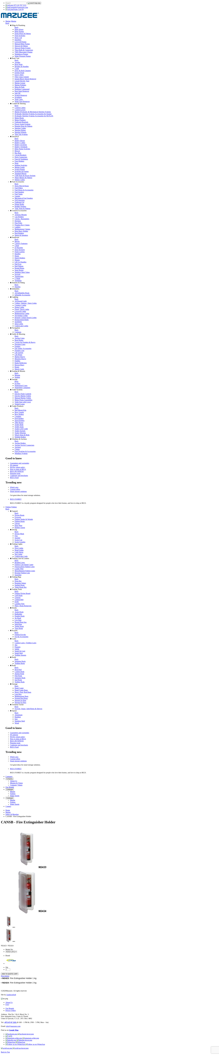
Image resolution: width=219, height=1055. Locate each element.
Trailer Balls (19, 425)
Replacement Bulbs (22, 320)
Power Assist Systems (22, 124)
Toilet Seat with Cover (23, 402)
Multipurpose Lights (22, 313)
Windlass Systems (21, 453)
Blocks (17, 241)
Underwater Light (21, 556)
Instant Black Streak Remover (25, 79)
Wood (17, 723)
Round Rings (19, 268)
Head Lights (19, 550)
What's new (14, 487)
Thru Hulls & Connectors (24, 50)
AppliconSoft (11, 995)
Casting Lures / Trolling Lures (25, 643)
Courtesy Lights (20, 305)
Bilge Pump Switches (22, 149)
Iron (16, 719)
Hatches (17, 287)
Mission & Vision (16, 783)
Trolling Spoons (20, 655)
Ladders (17, 227)
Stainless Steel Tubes (22, 272)
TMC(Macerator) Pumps (23, 52)
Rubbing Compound (22, 89)
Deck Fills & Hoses (22, 186)
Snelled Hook (20, 585)
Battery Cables (20, 143)
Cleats (17, 246)
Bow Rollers (19, 414)
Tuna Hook (19, 628)
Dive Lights (19, 548)
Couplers (18, 416)
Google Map (13, 1030)
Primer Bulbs (19, 204)
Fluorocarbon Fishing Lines (25, 567)
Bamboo (18, 717)
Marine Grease (20, 83)
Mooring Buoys (20, 359)
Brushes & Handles (22, 66)
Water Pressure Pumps (23, 56)
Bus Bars (18, 153)
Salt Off (17, 93)
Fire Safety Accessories (23, 348)
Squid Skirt (19, 653)
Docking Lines (20, 344)
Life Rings (18, 355)
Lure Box (18, 694)
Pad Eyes (18, 264)
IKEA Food (14, 478)
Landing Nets (19, 604)
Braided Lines (20, 563)
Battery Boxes (20, 141)
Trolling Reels (20, 663)
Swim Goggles (20, 542)
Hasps (17, 256)
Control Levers (20, 110)
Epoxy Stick (19, 75)
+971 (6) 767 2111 (19, 5)
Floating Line (19, 351)
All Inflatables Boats (22, 293)
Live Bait (18, 620)
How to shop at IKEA (18, 469)
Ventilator (18, 281)
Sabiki (17, 649)
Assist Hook (19, 612)
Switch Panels (20, 169)
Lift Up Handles (20, 262)
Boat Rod (18, 670)
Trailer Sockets (20, 431)
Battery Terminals (21, 147)
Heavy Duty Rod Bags (23, 692)
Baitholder (18, 614)
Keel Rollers (19, 418)
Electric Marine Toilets (23, 396)
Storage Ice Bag (20, 700)
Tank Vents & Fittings (22, 208)
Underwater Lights (21, 326)
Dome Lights (19, 307)
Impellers (18, 40)
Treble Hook (19, 626)
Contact (8, 806)
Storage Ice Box (20, 702)
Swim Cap (18, 540)
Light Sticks (19, 552)
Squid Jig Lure (20, 651)
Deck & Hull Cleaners (23, 71)
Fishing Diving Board (22, 593)
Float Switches (20, 36)
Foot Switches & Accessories (25, 451)
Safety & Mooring (12, 814)
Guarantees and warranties (19, 463)
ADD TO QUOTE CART (10, 974)
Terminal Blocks (20, 173)
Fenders (17, 346)
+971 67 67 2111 (10, 1022)
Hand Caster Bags (21, 690)
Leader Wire (19, 569)
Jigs (16, 645)
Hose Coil (18, 38)
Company (9, 776)
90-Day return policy (17, 467)
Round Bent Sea (20, 622)
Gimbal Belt (19, 600)
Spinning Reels (20, 661)
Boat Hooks (19, 340)
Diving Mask (19, 534)
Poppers (17, 647)
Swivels (17, 274)
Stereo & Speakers (21, 235)
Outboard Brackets (21, 122)
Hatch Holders (20, 258)
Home (7, 810)
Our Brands (9, 787)
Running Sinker (20, 583)
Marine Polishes (20, 85)
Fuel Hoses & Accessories (24, 190)
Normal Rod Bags (21, 698)
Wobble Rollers (20, 437)
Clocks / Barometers (22, 219)
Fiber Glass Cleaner (22, 77)
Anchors (18, 447)
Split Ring (18, 624)
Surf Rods (18, 680)
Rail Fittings (19, 266)
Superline (18, 575)
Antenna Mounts (21, 215)
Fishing (8, 507)
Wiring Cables (20, 180)
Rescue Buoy (19, 365)
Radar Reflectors (21, 363)
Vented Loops (20, 404)
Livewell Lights (20, 311)
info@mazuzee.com (21, 7)
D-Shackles (19, 248)
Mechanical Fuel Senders (24, 198)
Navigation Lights (21, 316)
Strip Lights (19, 324)
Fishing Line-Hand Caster (24, 565)
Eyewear (18, 517)
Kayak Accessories (21, 637)
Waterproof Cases (21, 386)
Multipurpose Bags (21, 696)
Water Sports (14, 796)
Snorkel (17, 538)
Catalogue (9, 789)
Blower (17, 151)
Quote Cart (18, 9)
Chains (17, 449)
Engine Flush (19, 73)
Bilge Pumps (19, 31)
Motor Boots (19, 118)
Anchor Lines (20, 338)
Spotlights (18, 322)
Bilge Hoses (19, 29)
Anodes (17, 62)
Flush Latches (20, 252)
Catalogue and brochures (19, 475)
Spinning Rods (20, 678)
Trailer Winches (20, 433)
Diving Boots (19, 515)
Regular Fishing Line (22, 573)
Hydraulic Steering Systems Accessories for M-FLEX (34, 116)
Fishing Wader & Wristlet (24, 519)
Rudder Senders (20, 206)
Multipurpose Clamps (22, 229)
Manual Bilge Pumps (22, 44)
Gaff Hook (18, 595)
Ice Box (17, 383)
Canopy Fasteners (21, 243)
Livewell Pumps (20, 42)
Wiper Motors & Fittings (23, 178)
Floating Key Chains (22, 225)
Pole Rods (18, 676)
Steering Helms (20, 130)
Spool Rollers (19, 420)
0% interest (14, 465)
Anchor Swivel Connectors (24, 445)
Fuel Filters (19, 188)
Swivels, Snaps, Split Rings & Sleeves (28, 709)
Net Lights (18, 554)
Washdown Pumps (21, 54)
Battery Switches (21, 145)
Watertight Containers (22, 388)
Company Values (16, 785)
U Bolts (17, 278)
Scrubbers (18, 97)
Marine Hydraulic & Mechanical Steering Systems (33, 112)
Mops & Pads (19, 87)
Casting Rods (19, 672)
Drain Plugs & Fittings (23, 34)
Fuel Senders (19, 192)
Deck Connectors (21, 157)
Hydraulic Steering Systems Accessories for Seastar (33, 114)
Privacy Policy (10, 1010)
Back (7, 23)
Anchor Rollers (20, 443)
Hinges (17, 260)
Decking (18, 221)
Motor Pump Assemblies (23, 400)
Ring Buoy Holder (21, 231)
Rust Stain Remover (22, 91)
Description (5, 976)
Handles (18, 254)
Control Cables (20, 108)
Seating (17, 377)
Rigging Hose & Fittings (23, 126)
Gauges (17, 196)
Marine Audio (20, 167)
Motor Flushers (20, 120)
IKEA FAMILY (16, 499)
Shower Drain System (22, 48)
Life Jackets (19, 353)
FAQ (7, 1004)
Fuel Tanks (19, 194)
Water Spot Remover (22, 101)
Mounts (17, 375)
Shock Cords (19, 369)
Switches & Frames (22, 171)
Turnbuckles (19, 276)
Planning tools (15, 473)
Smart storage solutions (18, 491)
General (17, 598)
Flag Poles (18, 223)
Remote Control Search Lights (25, 318)
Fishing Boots (20, 521)
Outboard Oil (19, 202)
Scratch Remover (21, 95)
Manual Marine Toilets (23, 398)
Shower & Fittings (21, 46)
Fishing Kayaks (20, 635)
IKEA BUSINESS (17, 471)
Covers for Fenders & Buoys (25, 342)
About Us (13, 781)
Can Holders (19, 217)
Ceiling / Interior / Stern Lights (26, 303)
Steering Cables (20, 128)
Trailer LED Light (21, 429)
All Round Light (21, 301)
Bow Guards (19, 412)
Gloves (17, 523)
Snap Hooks (19, 270)
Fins (16, 536)
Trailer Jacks (19, 427)
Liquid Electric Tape (22, 81)
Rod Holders (19, 233)
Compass (18, 332)
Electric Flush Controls (23, 394)
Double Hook (20, 616)
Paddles (17, 361)
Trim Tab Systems (21, 134)
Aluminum (18, 715)
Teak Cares (19, 99)
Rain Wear (18, 525)
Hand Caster (19, 688)
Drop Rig (18, 581)
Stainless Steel (20, 721)
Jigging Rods (19, 674)
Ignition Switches (21, 165)
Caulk (17, 69)
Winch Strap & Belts (22, 435)
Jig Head (18, 618)
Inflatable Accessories (22, 295)
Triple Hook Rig (20, 587)
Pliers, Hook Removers (23, 606)
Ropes (17, 367)
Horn (16, 163)
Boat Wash (18, 64)
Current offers (15, 489)
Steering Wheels (20, 132)
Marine (8, 21)
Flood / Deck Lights (22, 309)
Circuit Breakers (20, 155)
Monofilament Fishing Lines (25, 571)
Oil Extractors (20, 200)
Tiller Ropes (19, 423)
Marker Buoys (20, 357)
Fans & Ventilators (21, 159)
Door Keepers (20, 250)
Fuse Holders (19, 161)
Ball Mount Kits (20, 410)
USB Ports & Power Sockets (25, 176)
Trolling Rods (20, 682)
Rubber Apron (20, 528)
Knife (17, 602)
